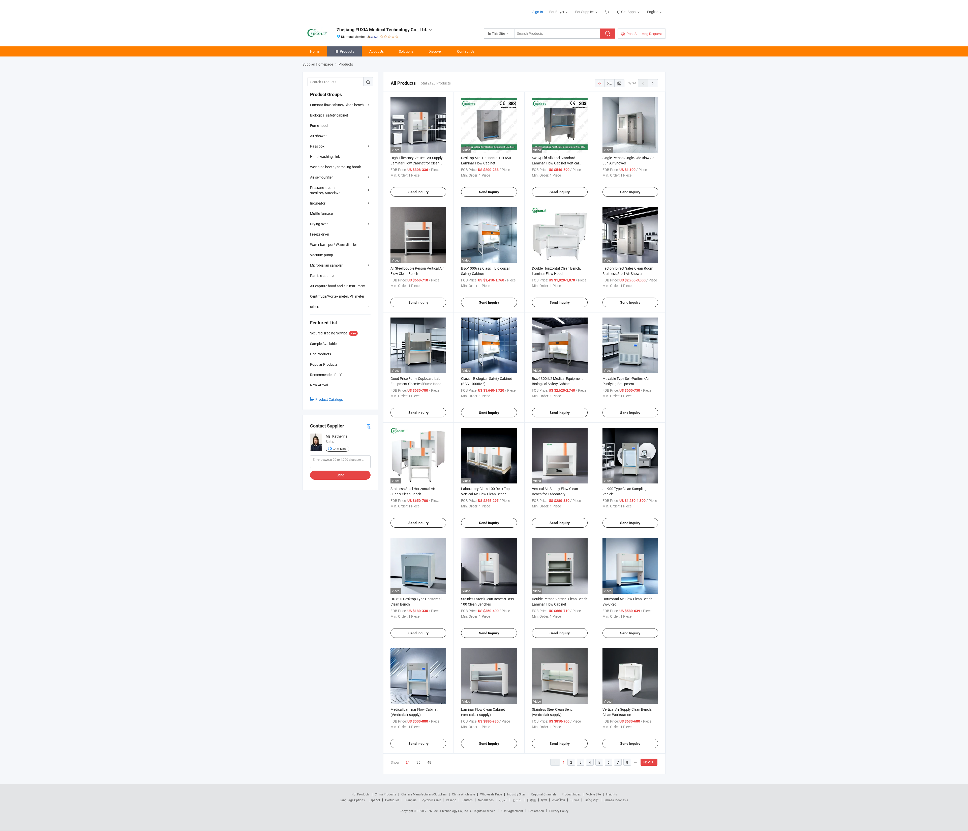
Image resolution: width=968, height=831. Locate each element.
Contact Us (465, 51)
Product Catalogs (329, 399)
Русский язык (431, 800)
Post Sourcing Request (644, 33)
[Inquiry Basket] (607, 11)
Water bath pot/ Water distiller (333, 244)
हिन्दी (544, 800)
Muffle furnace (321, 213)
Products (347, 51)
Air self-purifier (321, 177)
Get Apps (628, 11)
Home (314, 51)
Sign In (537, 11)
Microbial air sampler (326, 265)
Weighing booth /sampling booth (335, 166)
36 (418, 762)
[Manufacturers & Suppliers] (334, 10)
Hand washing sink (325, 156)
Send (340, 475)
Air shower (318, 135)
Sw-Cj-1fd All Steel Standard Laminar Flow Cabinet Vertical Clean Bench (555, 163)
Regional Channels (543, 794)
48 (429, 762)
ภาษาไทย (558, 800)
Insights (611, 794)
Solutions (406, 51)
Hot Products (360, 794)
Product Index (571, 794)
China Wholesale (463, 794)
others (315, 306)
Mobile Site (593, 794)
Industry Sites (516, 794)
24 (408, 762)
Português (392, 800)
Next (647, 762)
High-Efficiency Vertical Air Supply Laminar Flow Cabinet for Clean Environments (416, 163)
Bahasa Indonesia (616, 800)
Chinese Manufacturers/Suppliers (424, 794)
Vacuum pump (321, 254)
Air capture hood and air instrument (338, 285)
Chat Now (339, 449)
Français (410, 800)
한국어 (517, 800)
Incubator (317, 203)
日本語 (531, 800)
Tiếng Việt (591, 800)
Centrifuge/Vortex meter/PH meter (337, 296)
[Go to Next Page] (653, 83)
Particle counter (322, 275)
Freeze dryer (319, 234)
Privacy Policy (558, 811)
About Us (376, 51)
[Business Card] (369, 426)
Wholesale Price (491, 794)
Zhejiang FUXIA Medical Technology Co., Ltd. (382, 29)
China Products (385, 794)
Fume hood (319, 125)
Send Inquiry (418, 192)
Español (374, 800)
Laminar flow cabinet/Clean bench (337, 104)
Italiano (451, 800)
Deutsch (467, 800)
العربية (503, 800)
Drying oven (319, 223)
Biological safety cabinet (329, 115)
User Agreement (512, 811)
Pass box (317, 146)
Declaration (536, 811)
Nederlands (486, 800)
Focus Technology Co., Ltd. (451, 811)
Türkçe (574, 800)
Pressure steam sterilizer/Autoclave (325, 190)
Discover (435, 51)
